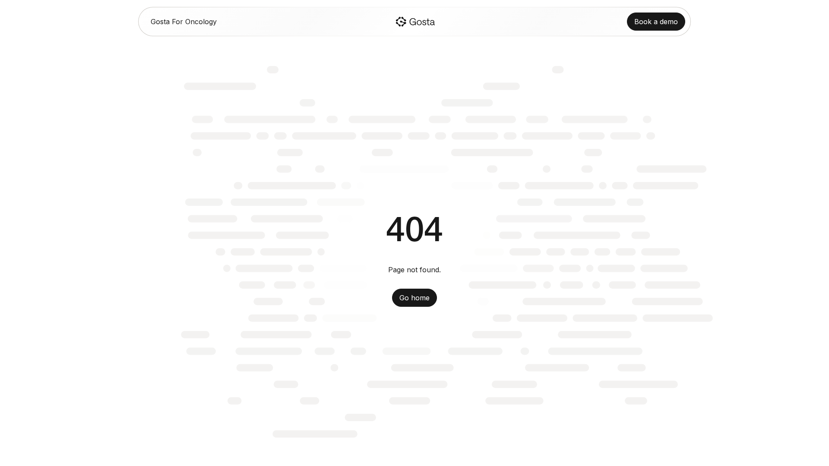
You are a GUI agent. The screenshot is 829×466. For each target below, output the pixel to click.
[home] (415, 21)
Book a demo (656, 21)
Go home (414, 297)
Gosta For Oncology (184, 21)
